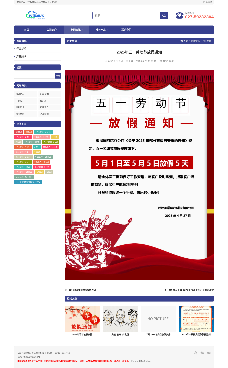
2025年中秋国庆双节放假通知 (196, 334)
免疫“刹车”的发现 (120, 334)
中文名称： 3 (42, 167)
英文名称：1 (50, 147)
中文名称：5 (23, 162)
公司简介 (52, 29)
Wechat (202, 353)
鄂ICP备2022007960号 (29, 357)
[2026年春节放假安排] (82, 319)
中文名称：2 (43, 132)
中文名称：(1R (43, 157)
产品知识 (21, 56)
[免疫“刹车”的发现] (120, 319)
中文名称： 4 (23, 167)
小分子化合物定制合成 (28, 182)
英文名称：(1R (24, 177)
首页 (26, 29)
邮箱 (208, 353)
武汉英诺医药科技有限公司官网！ (33, 15)
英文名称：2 (23, 157)
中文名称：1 (23, 137)
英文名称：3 (51, 142)
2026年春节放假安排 (82, 334)
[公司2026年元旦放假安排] (158, 319)
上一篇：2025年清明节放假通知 (80, 290)
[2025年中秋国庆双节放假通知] (196, 319)
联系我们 (126, 29)
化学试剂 (44, 94)
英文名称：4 (23, 152)
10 (40, 172)
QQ (195, 353)
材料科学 (20, 107)
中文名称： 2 (32, 142)
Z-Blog (146, 361)
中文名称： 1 (41, 162)
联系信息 (207, 2)
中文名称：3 (41, 137)
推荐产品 (101, 29)
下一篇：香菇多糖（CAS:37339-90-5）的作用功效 (189, 290)
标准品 (43, 101)
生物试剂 (20, 101)
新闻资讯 (76, 29)
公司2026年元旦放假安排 (158, 334)
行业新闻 (21, 48)
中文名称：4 (23, 147)
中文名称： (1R (24, 172)
